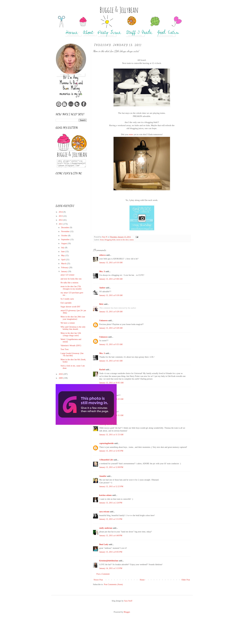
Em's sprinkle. (66, 303)
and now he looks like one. (71, 279)
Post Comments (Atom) (113, 584)
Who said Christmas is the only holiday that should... (73, 328)
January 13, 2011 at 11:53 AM (111, 435)
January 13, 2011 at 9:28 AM (110, 312)
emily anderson (105, 528)
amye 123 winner (67, 275)
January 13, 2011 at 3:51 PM (110, 519)
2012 (61, 220)
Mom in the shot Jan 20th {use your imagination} (73, 318)
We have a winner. (68, 323)
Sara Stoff (128, 601)
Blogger (127, 612)
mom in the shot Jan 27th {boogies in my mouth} (71, 287)
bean (102, 240)
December (65, 227)
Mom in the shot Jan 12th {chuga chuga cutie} (71, 334)
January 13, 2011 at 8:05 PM (110, 552)
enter (131, 134)
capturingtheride (106, 443)
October (64, 236)
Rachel (102, 370)
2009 (61, 378)
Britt (101, 304)
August (64, 243)
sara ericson (104, 512)
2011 (61, 224)
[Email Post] (137, 237)
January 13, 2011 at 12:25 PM (111, 486)
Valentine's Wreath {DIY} (71, 345)
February (65, 267)
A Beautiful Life (106, 460)
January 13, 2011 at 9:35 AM (110, 344)
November (65, 231)
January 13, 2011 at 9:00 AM (110, 279)
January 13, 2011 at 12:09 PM (111, 467)
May (63, 255)
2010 (61, 374)
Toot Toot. (65, 349)
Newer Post (98, 580)
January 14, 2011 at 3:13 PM (110, 568)
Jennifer (102, 476)
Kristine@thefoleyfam (108, 561)
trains (131, 240)
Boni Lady (103, 544)
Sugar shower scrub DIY (70, 307)
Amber (102, 288)
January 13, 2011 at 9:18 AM (110, 295)
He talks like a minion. (70, 283)
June (63, 251)
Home (142, 580)
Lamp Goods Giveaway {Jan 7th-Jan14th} (72, 354)
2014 (61, 212)
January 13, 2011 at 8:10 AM (110, 263)
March (64, 263)
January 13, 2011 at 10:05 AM (111, 383)
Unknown (103, 320)
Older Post (185, 580)
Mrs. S (102, 271)
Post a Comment (103, 574)
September (65, 239)
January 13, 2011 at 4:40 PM (110, 535)
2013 (61, 216)
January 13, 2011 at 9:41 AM (110, 361)
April (63, 260)
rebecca (102, 255)
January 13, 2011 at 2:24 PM (110, 503)
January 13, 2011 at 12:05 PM (111, 451)
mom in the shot (122, 240)
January (64, 271)
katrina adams (105, 495)
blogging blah (110, 240)
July (63, 248)
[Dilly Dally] (86, 424)
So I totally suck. (67, 299)
